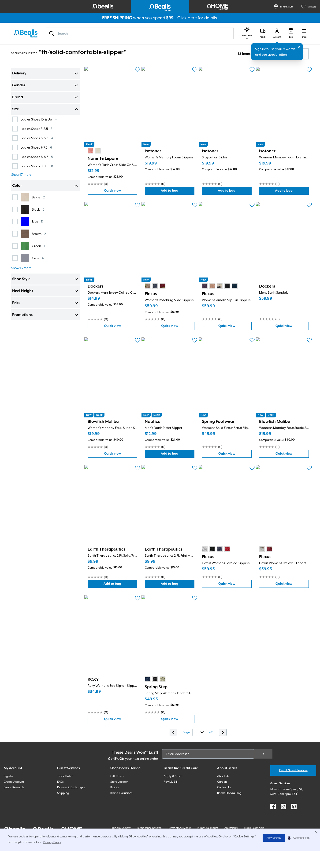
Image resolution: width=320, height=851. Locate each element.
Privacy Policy (52, 842)
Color (17, 186)
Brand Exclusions (121, 793)
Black (38, 209)
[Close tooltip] (299, 46)
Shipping (63, 793)
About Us (223, 776)
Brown (39, 234)
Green (38, 246)
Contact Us (224, 787)
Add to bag (177, 192)
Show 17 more (21, 174)
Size (15, 109)
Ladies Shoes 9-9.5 (37, 166)
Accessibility (231, 827)
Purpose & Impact (207, 827)
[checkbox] (15, 119)
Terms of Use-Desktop (149, 827)
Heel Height (22, 291)
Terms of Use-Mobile (179, 827)
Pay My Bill (171, 781)
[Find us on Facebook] (273, 806)
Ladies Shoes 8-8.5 (37, 157)
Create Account (14, 781)
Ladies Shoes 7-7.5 (36, 147)
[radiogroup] (94, 150)
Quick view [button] (120, 192)
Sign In (8, 776)
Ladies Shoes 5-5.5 (36, 129)
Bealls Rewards (14, 787)
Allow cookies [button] (274, 837)
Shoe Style (21, 279)
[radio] (90, 150)
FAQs (60, 781)
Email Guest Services (293, 770)
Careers (222, 781)
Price (16, 303)
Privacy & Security (120, 827)
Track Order (65, 776)
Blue (37, 221)
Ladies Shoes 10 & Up (39, 119)
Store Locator (119, 781)
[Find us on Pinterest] (294, 806)
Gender (18, 85)
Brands (115, 787)
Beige (38, 197)
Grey (38, 258)
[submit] (263, 754)
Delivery (19, 73)
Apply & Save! (173, 776)
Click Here (187, 17)
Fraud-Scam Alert (254, 827)
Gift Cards (117, 776)
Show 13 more (21, 268)
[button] (299, 838)
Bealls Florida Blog (229, 793)
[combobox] (140, 33)
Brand (17, 97)
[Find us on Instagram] (283, 806)
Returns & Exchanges (71, 787)
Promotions (22, 315)
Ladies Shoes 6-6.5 (37, 138)
